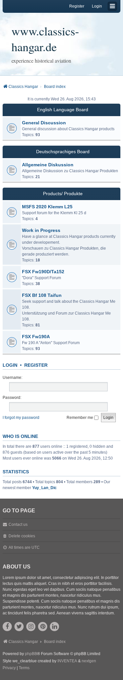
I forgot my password (21, 417)
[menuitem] (9, 668)
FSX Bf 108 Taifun (42, 295)
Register (36, 365)
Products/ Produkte (63, 193)
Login (10, 365)
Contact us (18, 524)
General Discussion (44, 122)
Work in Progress (41, 230)
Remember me (80, 417)
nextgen (89, 661)
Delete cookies (22, 536)
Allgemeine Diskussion (47, 164)
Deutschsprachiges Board (63, 151)
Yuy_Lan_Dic (44, 487)
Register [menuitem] (76, 6)
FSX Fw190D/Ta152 (43, 271)
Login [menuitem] (97, 6)
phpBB (31, 653)
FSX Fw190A (36, 336)
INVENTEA (67, 661)
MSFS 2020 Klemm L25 (47, 206)
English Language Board (62, 109)
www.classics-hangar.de (45, 38)
